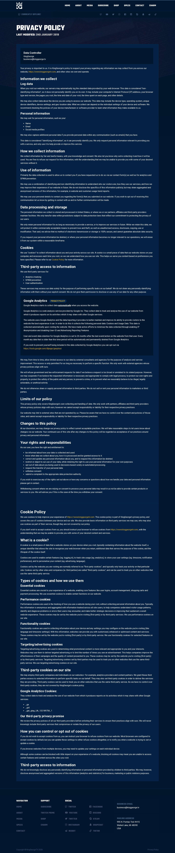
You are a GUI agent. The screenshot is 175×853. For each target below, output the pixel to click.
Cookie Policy (58, 259)
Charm (152, 5)
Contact (139, 5)
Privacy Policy (58, 301)
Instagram (74, 825)
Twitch (72, 807)
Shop (116, 5)
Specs (127, 5)
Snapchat (97, 825)
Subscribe (103, 5)
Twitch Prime (48, 813)
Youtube (73, 813)
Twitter (72, 819)
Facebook (97, 807)
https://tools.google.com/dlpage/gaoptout (42, 348)
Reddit (71, 831)
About (78, 5)
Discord (96, 813)
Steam (96, 819)
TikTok (96, 831)
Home (67, 5)
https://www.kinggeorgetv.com (42, 72)
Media (90, 5)
